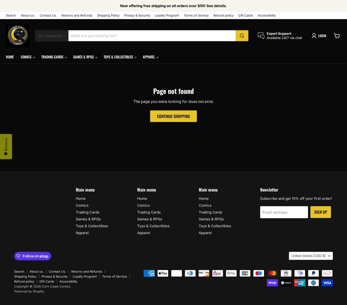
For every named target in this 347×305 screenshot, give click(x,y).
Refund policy (223, 15)
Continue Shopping (173, 116)
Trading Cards (52, 56)
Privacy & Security (137, 15)
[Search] (242, 35)
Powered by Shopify (29, 291)
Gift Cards (245, 15)
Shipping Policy (108, 15)
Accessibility (267, 15)
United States (309, 256)
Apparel (149, 56)
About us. (28, 15)
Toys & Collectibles (119, 56)
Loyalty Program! (167, 15)
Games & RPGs (84, 56)
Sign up (320, 212)
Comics (26, 56)
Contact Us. (48, 15)
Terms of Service (196, 15)
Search (11, 15)
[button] (320, 36)
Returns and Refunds (77, 15)
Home (10, 56)
